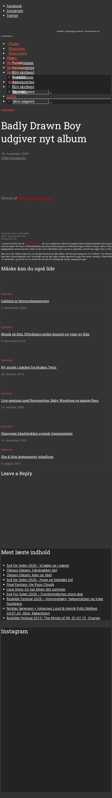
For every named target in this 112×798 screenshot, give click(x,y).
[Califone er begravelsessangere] (11, 288)
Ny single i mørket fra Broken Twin (28, 367)
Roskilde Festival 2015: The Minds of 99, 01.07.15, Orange (53, 618)
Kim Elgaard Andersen (35, 198)
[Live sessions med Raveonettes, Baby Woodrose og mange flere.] (11, 388)
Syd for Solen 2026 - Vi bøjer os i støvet (38, 565)
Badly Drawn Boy (33, 243)
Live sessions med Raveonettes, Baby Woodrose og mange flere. (50, 400)
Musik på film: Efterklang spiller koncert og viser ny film (45, 334)
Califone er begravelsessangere (25, 301)
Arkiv (12, 96)
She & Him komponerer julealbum (27, 456)
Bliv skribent (23, 72)
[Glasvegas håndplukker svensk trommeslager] (11, 421)
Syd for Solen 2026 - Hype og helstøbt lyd (40, 579)
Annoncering (23, 82)
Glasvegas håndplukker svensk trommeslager (37, 433)
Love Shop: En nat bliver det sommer (36, 589)
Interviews (18, 53)
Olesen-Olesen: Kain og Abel (29, 575)
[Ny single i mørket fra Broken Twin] (11, 355)
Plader (12, 58)
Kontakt (19, 91)
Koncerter (15, 62)
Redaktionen (22, 77)
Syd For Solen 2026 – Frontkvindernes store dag (45, 594)
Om (9, 72)
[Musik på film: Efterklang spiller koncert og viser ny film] (11, 322)
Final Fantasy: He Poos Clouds (30, 584)
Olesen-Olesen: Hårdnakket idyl (32, 570)
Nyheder (8, 110)
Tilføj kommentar (13, 158)
